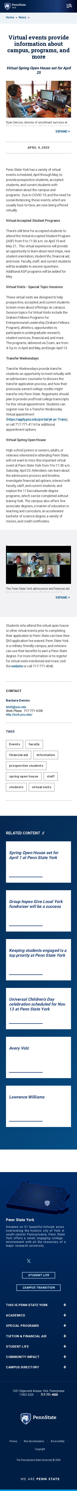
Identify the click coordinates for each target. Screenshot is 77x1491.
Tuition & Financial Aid (26, 1336)
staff (51, 776)
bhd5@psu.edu (16, 707)
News (22, 17)
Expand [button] (61, 131)
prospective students (26, 765)
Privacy (13, 1441)
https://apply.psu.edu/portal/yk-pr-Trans (36, 419)
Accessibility (57, 1441)
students (16, 787)
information (46, 755)
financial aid (18, 755)
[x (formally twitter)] (29, 1261)
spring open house (23, 776)
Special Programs (22, 1326)
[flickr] (47, 1261)
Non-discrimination (34, 1441)
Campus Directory (22, 1367)
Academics (15, 1315)
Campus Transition (38, 1287)
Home (10, 17)
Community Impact (22, 1357)
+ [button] (64, 1305)
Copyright (40, 1449)
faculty (34, 744)
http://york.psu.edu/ (19, 714)
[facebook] (19, 1261)
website (17, 666)
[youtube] (57, 1261)
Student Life (38, 1275)
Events (14, 744)
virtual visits (41, 787)
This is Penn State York (27, 1305)
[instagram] (37, 1261)
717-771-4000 (49, 1394)
